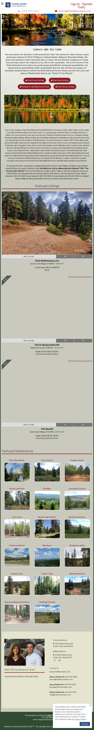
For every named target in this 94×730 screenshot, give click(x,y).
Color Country (47, 460)
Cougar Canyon (77, 460)
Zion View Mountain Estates (17, 602)
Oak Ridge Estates (47, 602)
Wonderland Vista (77, 574)
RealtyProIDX (27, 726)
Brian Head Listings (60, 80)
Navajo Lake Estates (47, 517)
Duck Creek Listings (35, 80)
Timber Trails (47, 574)
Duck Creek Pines (16, 489)
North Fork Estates (77, 517)
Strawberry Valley (77, 545)
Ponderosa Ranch (17, 545)
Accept (85, 724)
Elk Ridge (47, 489)
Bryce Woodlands (16, 460)
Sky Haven (47, 545)
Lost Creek (17, 517)
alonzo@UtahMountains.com (74, 11)
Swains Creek (17, 574)
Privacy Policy (80, 719)
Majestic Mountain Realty (81, 5)
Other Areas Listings (65, 87)
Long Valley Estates (77, 489)
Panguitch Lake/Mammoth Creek (35, 87)
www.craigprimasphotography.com (47, 719)
